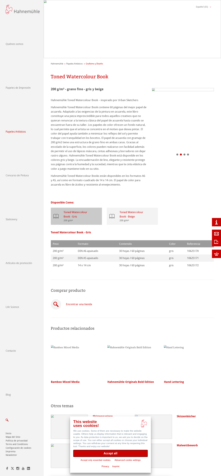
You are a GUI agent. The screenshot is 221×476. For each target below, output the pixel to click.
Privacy (105, 466)
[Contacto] (216, 234)
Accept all (110, 453)
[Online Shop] (216, 254)
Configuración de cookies (18, 448)
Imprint (115, 466)
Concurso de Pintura (17, 175)
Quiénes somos (14, 44)
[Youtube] (23, 469)
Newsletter (11, 455)
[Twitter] (12, 469)
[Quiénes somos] (216, 222)
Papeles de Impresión (18, 87)
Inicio (8, 433)
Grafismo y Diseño (94, 63)
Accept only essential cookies (95, 460)
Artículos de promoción (19, 263)
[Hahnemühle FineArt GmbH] (23, 9)
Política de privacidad (17, 440)
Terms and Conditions (17, 444)
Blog (8, 394)
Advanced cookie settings (128, 460)
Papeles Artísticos (16, 131)
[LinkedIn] (28, 469)
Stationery (11, 219)
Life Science (12, 307)
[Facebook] (7, 469)
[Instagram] (17, 469)
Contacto (11, 350)
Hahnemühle (57, 63)
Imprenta (10, 451)
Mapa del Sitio (13, 437)
